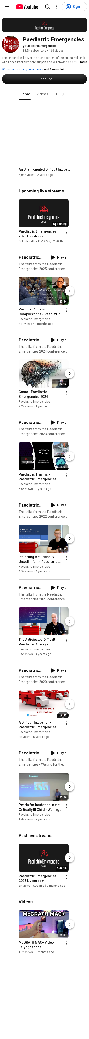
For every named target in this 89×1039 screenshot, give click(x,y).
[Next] (69, 291)
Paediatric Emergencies (34, 319)
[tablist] (44, 94)
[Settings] (57, 7)
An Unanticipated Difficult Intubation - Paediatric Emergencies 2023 (45, 169)
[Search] (47, 7)
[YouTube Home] (27, 6)
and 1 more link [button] (54, 69)
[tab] (25, 94)
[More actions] (66, 232)
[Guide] (6, 7)
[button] (63, 94)
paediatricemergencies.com (24, 69)
